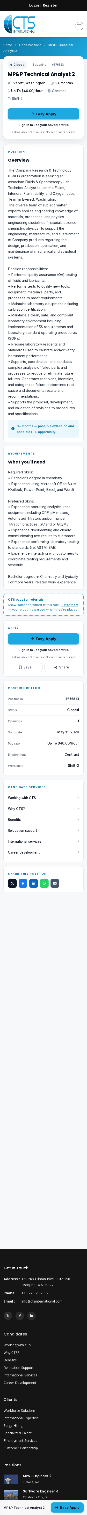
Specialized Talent (18, 1433)
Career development (24, 852)
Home (7, 45)
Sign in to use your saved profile (43, 125)
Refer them (69, 605)
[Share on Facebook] (23, 883)
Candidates (15, 1334)
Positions (13, 1465)
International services (24, 841)
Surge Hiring (13, 1425)
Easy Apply (46, 114)
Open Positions (30, 45)
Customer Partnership (21, 1448)
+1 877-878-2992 (35, 1293)
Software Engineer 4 (40, 1491)
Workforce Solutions (20, 1410)
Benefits (14, 820)
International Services (20, 1375)
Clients (10, 1399)
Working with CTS (22, 798)
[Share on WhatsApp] (44, 883)
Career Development (20, 1382)
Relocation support (22, 830)
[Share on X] (12, 883)
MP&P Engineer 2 (37, 1476)
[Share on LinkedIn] (33, 883)
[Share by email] (55, 883)
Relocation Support (19, 1367)
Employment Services (20, 1440)
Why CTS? (16, 809)
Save (27, 667)
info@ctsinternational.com (42, 1301)
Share (64, 667)
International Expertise (21, 1418)
